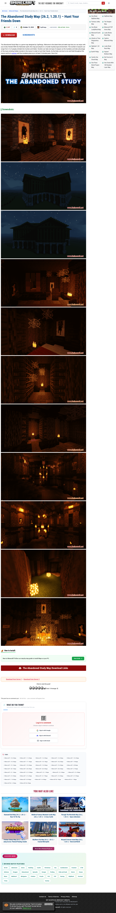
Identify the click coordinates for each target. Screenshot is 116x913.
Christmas (47, 867)
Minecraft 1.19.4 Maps (57, 765)
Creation (74, 867)
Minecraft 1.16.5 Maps (10, 761)
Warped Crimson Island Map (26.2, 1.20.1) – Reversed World (72, 841)
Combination (64, 867)
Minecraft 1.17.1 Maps (26, 761)
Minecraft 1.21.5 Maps (10, 776)
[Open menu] (5, 3)
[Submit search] (103, 3)
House (81, 872)
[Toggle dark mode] (109, 3)
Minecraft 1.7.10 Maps (10, 779)
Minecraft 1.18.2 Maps (57, 761)
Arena (23, 867)
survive (14, 53)
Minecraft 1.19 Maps (72, 761)
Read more (27, 908)
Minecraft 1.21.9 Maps (73, 776)
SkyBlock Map (108, 16)
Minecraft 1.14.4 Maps (57, 758)
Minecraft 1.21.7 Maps (42, 776)
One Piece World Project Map (95, 65)
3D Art (6, 867)
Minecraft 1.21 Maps (72, 768)
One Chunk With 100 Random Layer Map (109, 65)
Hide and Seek (61, 27)
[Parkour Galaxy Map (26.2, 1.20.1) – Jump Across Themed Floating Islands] (15, 829)
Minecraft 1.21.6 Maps (26, 776)
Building (30, 867)
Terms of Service (53, 896)
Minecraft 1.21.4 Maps (74, 772)
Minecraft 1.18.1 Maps (42, 761)
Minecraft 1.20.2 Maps (26, 768)
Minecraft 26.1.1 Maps (71, 779)
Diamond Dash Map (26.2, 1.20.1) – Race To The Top (15, 816)
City (55, 867)
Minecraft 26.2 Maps (25, 783)
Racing (62, 876)
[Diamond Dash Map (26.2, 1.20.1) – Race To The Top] (15, 804)
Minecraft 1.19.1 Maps (10, 765)
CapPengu (43, 27)
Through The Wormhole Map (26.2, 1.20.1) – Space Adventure (72, 816)
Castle (39, 867)
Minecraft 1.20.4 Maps (42, 768)
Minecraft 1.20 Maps (72, 765)
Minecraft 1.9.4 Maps (40, 779)
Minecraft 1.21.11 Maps (43, 772)
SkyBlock (71, 876)
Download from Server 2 (32, 679)
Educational (25, 872)
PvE (49, 876)
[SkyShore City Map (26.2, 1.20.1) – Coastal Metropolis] (43, 829)
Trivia (5, 881)
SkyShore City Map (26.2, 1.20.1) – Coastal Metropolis (43, 841)
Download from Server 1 (14, 679)
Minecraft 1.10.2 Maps (10, 758)
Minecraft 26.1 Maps (55, 779)
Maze (5, 876)
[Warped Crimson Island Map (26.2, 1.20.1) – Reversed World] (72, 829)
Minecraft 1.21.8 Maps (57, 776)
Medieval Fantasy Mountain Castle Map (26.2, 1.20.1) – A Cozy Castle (43, 816)
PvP (55, 876)
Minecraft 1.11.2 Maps (26, 758)
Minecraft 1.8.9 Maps (25, 779)
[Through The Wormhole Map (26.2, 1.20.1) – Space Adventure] (72, 804)
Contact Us (42, 896)
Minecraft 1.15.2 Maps (73, 758)
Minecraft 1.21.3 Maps (59, 772)
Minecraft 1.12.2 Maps (42, 758)
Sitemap (74, 896)
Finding (52, 872)
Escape (44, 872)
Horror (67, 27)
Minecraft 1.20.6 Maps (57, 768)
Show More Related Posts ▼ (43, 848)
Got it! (48, 904)
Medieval (14, 876)
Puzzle (41, 876)
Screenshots (29, 35)
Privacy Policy (65, 896)
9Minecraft (56, 907)
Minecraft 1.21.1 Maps (10, 772)
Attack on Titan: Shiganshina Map (96, 40)
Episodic (35, 872)
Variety (47, 881)
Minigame (24, 876)
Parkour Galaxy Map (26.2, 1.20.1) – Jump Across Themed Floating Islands (15, 841)
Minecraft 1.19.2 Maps (26, 765)
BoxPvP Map (95, 52)
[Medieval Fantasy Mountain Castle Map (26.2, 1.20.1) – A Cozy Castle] (43, 804)
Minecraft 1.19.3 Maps (42, 765)
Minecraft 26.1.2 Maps (10, 783)
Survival (80, 876)
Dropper (15, 872)
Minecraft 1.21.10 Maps (26, 772)
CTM (81, 867)
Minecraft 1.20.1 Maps (10, 768)
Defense (6, 872)
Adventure (14, 867)
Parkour (33, 876)
